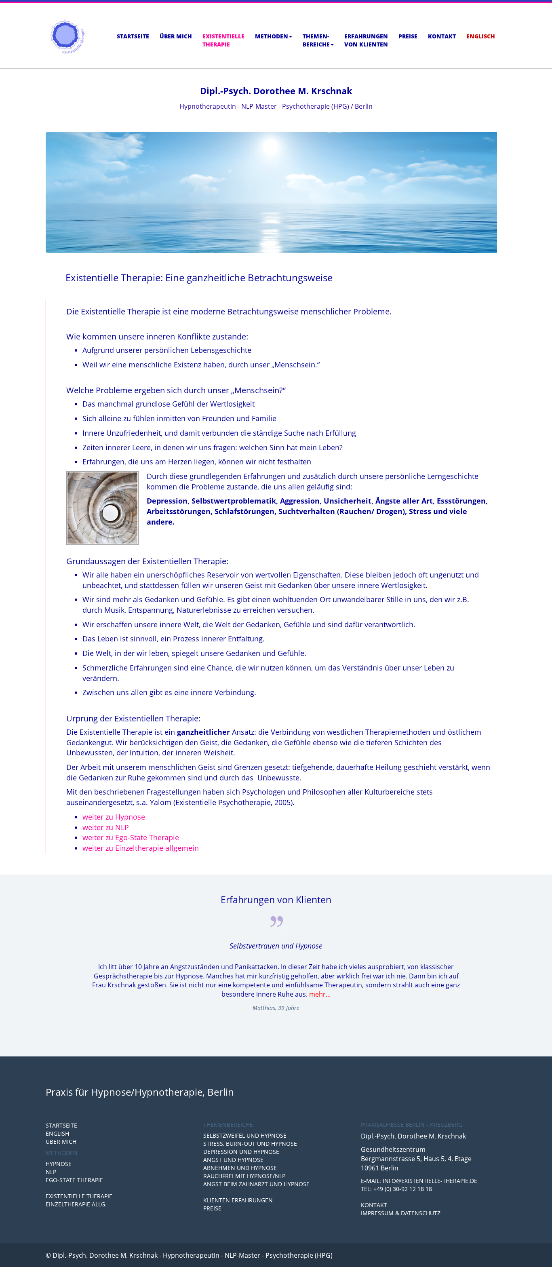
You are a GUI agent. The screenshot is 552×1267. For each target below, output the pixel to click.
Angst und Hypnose (233, 1160)
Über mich (176, 36)
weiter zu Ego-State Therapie (130, 837)
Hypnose (59, 1164)
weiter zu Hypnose (113, 817)
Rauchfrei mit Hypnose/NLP (244, 1176)
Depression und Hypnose (241, 1151)
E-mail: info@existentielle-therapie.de (419, 1181)
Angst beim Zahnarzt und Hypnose (256, 1184)
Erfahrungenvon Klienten (366, 40)
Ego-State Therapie (74, 1180)
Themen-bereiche (316, 40)
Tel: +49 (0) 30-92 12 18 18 (396, 1189)
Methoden (271, 36)
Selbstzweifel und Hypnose (245, 1135)
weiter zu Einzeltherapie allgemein (140, 848)
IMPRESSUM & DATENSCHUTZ (400, 1213)
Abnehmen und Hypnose (240, 1168)
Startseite (133, 36)
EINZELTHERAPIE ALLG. (76, 1204)
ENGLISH (57, 1133)
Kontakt (442, 36)
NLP (51, 1172)
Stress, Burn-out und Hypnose (250, 1143)
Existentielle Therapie (223, 40)
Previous (52, 963)
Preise (407, 36)
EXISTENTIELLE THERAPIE (79, 1196)
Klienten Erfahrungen (238, 1200)
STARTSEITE (61, 1125)
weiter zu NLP (105, 827)
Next (500, 963)
